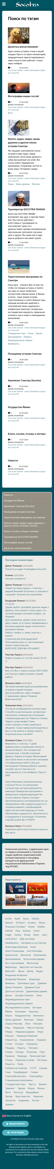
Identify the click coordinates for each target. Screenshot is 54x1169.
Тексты (32, 1084)
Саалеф (43, 1068)
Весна (21, 971)
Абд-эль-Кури (27, 939)
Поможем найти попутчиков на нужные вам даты (26, 831)
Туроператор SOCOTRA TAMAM (26, 209)
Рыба (20, 1064)
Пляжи (9, 1052)
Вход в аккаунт (17, 1124)
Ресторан (42, 1060)
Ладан (11, 184)
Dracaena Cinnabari (15, 927)
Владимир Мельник (15, 979)
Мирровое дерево (24, 1032)
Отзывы (19, 1044)
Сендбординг (20, 1072)
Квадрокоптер (22, 1015)
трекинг (9, 1104)
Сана (8, 1072)
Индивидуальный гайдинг (20, 340)
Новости (13, 460)
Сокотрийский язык (15, 1076)
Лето (27, 1024)
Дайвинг (42, 983)
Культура (29, 1020)
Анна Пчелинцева (14, 951)
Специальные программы (19, 1080)
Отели (31, 334)
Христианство (22, 1096)
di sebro (32, 923)
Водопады (34, 979)
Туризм (39, 334)
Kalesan (27, 931)
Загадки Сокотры (24, 995)
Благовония (40, 955)
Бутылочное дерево (33, 959)
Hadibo (41, 927)
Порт (42, 1052)
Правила (27, 337)
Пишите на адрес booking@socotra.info (25, 569)
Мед (7, 1028)
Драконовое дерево (36, 991)
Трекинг (43, 1084)
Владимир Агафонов (16, 975)
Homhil (9, 931)
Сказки (34, 1072)
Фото (10, 113)
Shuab (27, 935)
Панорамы (32, 1044)
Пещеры (9, 1048)
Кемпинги (38, 1015)
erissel (31, 927)
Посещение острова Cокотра (25, 354)
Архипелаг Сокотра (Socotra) (24, 380)
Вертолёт (10, 971)
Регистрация (17, 1133)
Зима (39, 995)
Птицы (9, 1060)
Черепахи (38, 1096)
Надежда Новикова (27, 1036)
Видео (39, 971)
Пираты (21, 1048)
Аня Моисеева (34, 951)
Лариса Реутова (13, 1024)
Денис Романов (13, 987)
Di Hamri (20, 923)
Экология (10, 1100)
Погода (19, 1052)
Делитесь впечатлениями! (23, 47)
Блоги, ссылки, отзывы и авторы (27, 434)
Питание (33, 1048)
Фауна (31, 1088)
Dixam (42, 923)
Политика (31, 1052)
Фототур (18, 1092)
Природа (22, 1056)
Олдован (41, 1040)
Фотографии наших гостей (23, 96)
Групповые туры (26, 983)
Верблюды (11, 967)
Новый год (11, 1040)
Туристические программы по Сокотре (24, 517)
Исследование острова (17, 1007)
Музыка (9, 1036)
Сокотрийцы (36, 1076)
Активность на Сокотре (33, 943)
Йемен (8, 1011)
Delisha (35, 919)
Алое (33, 947)
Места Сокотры (35, 1028)
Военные (10, 983)
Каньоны (33, 1011)
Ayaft (17, 919)
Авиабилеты (13, 344)
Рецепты (10, 1064)
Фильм (41, 1088)
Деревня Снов (32, 987)
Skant (36, 935)
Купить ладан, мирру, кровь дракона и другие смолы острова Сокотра (24, 142)
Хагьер (9, 1096)
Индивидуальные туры (17, 999)
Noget (8, 935)
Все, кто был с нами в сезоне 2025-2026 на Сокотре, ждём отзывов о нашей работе (26, 674)
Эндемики (23, 1100)
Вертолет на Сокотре (31, 967)
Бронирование (14, 337)
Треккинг (10, 1088)
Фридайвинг (32, 1092)
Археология (11, 955)
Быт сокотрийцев (14, 963)
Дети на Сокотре (14, 991)
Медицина (18, 1028)
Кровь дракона (23, 184)
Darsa (26, 919)
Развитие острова (25, 1060)
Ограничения (27, 1040)
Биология (26, 955)
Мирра (9, 1032)
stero (44, 935)
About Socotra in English (18, 1116)
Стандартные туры (17, 334)
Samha (17, 935)
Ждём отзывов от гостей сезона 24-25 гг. (25, 659)
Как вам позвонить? (15, 579)
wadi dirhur (11, 939)
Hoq (18, 931)
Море (40, 1032)
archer (8, 919)
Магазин (36, 184)
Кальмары (20, 1011)
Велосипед (32, 963)
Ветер (30, 971)
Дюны (8, 995)
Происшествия (37, 1056)
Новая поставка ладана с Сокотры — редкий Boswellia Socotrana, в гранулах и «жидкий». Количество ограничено (26, 591)
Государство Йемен (19, 407)
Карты (8, 1015)
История (37, 1007)
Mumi (36, 931)
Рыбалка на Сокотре (16, 1068)
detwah (9, 923)
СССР (33, 1068)
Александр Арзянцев (16, 947)
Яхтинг (35, 1100)
